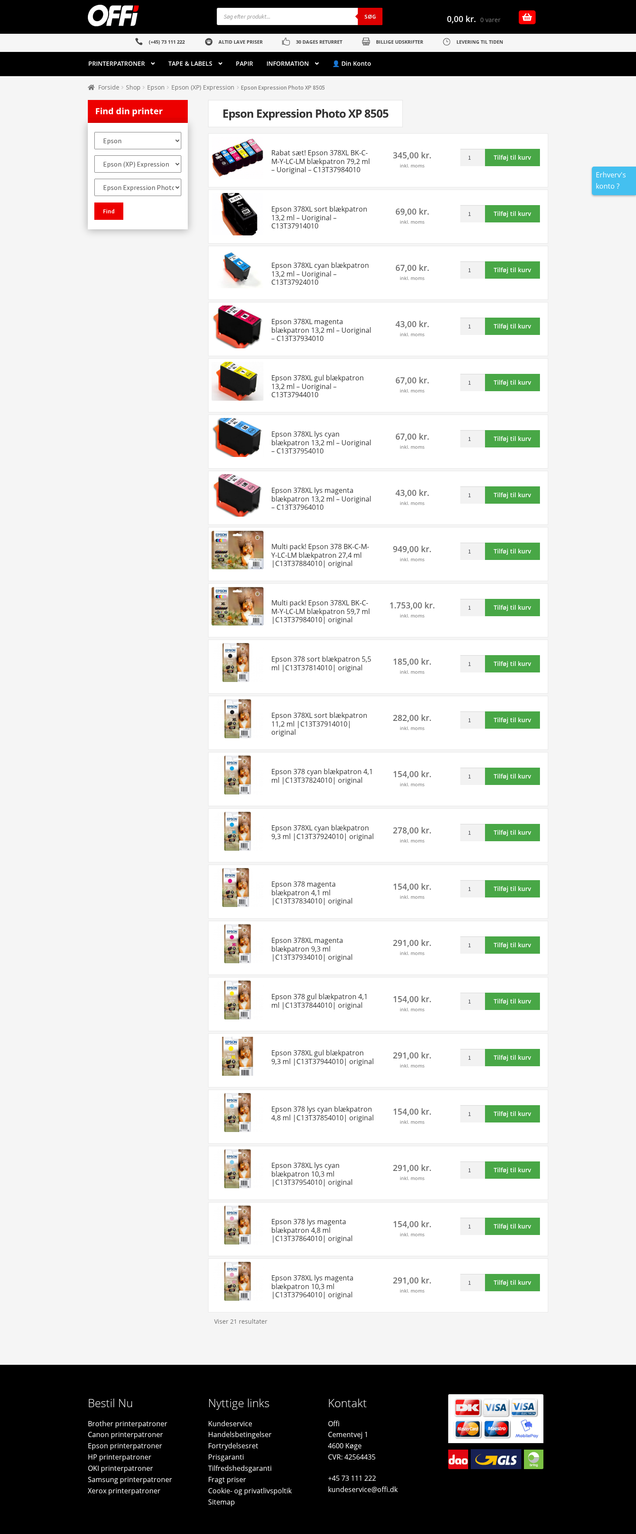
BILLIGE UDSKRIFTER (399, 42)
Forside (108, 87)
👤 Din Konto (351, 63)
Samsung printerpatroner (130, 1479)
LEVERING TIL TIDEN (479, 42)
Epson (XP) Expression (202, 87)
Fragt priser (227, 1479)
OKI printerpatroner (120, 1468)
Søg (370, 16)
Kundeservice (230, 1423)
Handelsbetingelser (240, 1434)
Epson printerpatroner (125, 1445)
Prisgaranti (226, 1457)
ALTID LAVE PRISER (240, 42)
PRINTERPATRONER (116, 63)
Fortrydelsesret (233, 1445)
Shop (133, 87)
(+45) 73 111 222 (167, 42)
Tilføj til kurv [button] (512, 157)
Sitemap (221, 1502)
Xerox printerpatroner (124, 1490)
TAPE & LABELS (190, 63)
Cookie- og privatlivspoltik (250, 1490)
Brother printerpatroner (127, 1423)
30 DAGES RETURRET (319, 42)
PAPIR (244, 63)
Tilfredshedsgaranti (240, 1468)
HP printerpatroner (119, 1457)
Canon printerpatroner (125, 1434)
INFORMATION (288, 63)
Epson (156, 87)
